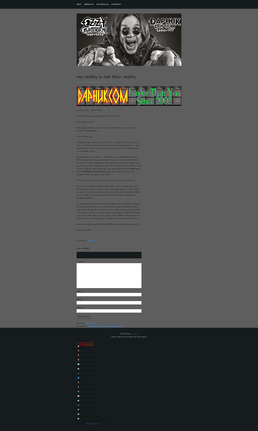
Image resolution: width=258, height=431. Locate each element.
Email (79, 299)
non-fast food (91, 323)
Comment (81, 262)
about (79, 4)
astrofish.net (116, 4)
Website (80, 308)
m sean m (134, 334)
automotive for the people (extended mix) (105, 326)
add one (91, 241)
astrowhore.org (102, 4)
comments (111, 82)
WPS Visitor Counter (92, 424)
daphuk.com (89, 4)
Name (80, 291)
